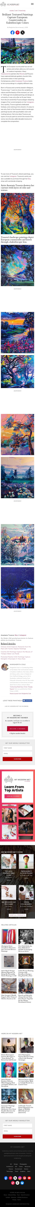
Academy (22, 1171)
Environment (18, 1169)
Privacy (14, 1200)
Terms (19, 1200)
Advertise (13, 1197)
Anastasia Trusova (21, 81)
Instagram (30, 102)
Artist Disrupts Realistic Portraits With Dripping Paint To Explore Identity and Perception (9, 1082)
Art (16, 11)
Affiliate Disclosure (22, 1197)
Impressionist (5, 74)
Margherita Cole (13, 27)
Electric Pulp (26, 1204)
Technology (10, 1171)
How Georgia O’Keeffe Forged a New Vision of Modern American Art (8, 996)
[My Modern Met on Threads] (17, 1182)
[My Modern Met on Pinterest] (10, 1177)
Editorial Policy (12, 1195)
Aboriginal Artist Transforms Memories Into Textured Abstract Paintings (8, 948)
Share (28, 701)
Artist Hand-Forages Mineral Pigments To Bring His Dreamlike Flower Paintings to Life (9, 973)
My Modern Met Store (12, 852)
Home (12, 11)
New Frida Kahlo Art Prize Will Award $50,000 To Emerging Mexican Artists (25, 948)
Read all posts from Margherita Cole (20, 693)
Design (16, 1164)
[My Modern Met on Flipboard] (24, 1177)
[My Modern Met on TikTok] (13, 1182)
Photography (23, 1164)
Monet (22, 74)
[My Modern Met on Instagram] (20, 1177)
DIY (16, 1166)
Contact (8, 1197)
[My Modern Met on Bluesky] (22, 1182)
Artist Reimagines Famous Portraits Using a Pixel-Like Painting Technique (25, 1057)
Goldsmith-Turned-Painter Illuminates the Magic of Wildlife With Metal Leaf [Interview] (25, 1109)
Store (28, 1171)
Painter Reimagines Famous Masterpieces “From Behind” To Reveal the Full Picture (8, 1057)
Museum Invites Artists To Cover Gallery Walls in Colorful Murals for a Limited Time (25, 1081)
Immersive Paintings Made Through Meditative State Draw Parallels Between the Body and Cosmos (8, 1109)
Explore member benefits (18, 733)
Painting (22, 11)
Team (18, 1195)
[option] (9, 837)
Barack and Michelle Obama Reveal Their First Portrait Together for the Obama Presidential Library (25, 998)
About (5, 1195)
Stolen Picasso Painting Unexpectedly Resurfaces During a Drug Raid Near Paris (25, 973)
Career (21, 1166)
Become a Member (17, 729)
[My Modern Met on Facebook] (6, 1177)
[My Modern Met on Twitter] (15, 1177)
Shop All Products (17, 915)
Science (26, 1169)
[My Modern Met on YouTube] (29, 1177)
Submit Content (25, 1195)
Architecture (9, 1166)
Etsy (29, 179)
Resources (27, 1166)
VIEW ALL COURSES (13, 796)
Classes (11, 1169)
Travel (16, 1171)
